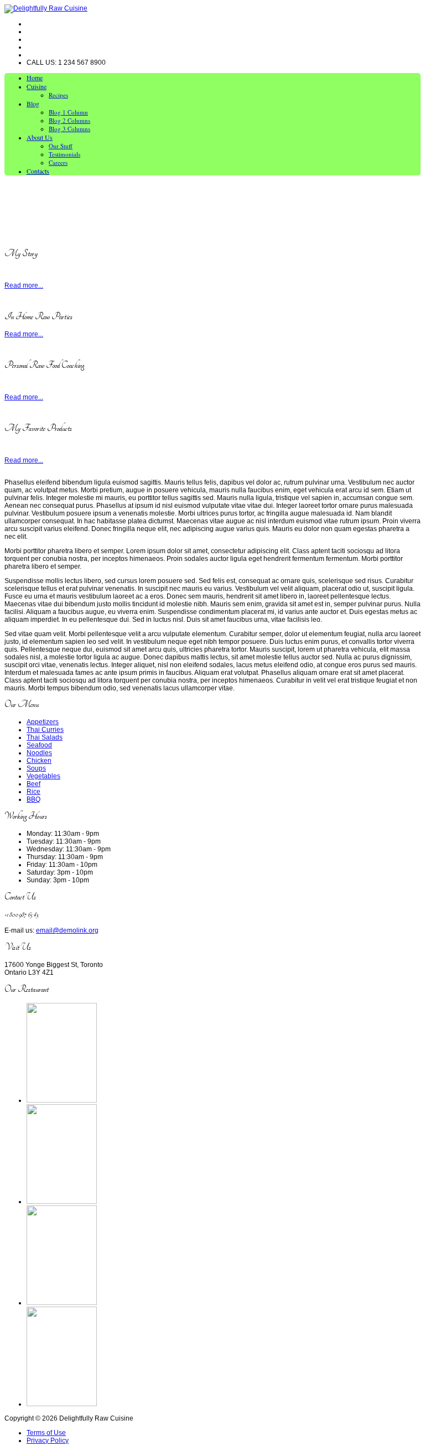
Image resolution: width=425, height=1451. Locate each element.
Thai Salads (45, 737)
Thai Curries (45, 730)
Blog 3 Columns (69, 128)
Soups (36, 768)
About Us (40, 137)
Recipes (58, 95)
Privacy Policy (48, 1440)
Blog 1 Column (68, 112)
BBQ (33, 799)
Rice (33, 791)
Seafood (39, 745)
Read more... (23, 285)
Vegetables (43, 776)
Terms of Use (46, 1433)
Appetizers (43, 722)
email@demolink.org (67, 930)
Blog (33, 103)
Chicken (39, 760)
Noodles (39, 753)
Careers (58, 162)
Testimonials (64, 154)
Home (35, 77)
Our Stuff (60, 146)
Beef (33, 784)
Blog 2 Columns (69, 120)
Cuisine (36, 86)
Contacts (38, 171)
